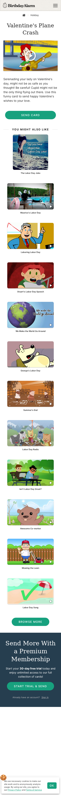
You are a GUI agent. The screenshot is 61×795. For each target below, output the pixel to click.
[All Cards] (23, 15)
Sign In (45, 697)
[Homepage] (19, 6)
